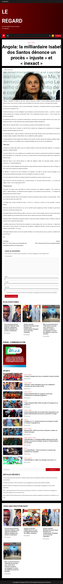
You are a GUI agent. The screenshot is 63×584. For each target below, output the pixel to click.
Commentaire (9, 256)
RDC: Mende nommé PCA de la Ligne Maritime (47, 242)
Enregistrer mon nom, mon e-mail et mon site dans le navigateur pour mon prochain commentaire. (32, 292)
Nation (33, 42)
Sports (30, 374)
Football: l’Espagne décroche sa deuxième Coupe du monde (41, 376)
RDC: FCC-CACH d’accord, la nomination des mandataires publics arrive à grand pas (15, 243)
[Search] (50, 35)
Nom (6, 276)
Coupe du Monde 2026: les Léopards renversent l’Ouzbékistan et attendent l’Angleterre (38, 394)
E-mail (7, 282)
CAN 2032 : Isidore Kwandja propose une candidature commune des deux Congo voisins (39, 385)
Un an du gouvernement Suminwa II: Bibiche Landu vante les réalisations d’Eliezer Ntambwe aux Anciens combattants (11, 327)
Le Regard (58, 35)
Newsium (40, 582)
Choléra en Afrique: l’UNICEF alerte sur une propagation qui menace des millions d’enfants (26, 482)
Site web (7, 287)
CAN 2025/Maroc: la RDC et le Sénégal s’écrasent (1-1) (40, 460)
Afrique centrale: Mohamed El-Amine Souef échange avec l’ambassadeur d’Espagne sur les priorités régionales (31, 328)
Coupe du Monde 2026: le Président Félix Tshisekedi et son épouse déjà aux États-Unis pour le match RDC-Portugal (41, 412)
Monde (29, 42)
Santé (25, 511)
